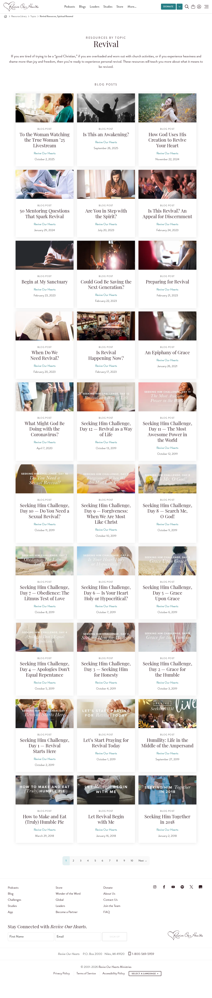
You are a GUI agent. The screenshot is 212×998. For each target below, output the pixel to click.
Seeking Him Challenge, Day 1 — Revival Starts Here (44, 746)
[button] (206, 7)
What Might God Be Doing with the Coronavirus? (45, 429)
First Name (16, 936)
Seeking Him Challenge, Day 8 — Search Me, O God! (167, 511)
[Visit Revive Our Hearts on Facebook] (164, 887)
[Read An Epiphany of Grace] (167, 325)
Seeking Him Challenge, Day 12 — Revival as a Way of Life (106, 429)
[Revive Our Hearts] (21, 7)
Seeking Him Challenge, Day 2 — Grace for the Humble (167, 670)
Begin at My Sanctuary (45, 282)
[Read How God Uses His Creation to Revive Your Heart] (167, 107)
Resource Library (19, 16)
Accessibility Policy (114, 973)
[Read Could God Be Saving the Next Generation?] (106, 255)
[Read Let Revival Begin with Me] (106, 790)
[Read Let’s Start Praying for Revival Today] (106, 713)
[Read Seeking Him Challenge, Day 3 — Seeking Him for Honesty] (106, 637)
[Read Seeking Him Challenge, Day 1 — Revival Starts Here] (45, 713)
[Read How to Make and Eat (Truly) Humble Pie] (45, 790)
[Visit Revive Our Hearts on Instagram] (155, 887)
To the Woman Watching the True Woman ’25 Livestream (45, 140)
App (10, 912)
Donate (168, 6)
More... (132, 6)
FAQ (106, 912)
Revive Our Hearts (44, 153)
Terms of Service (86, 973)
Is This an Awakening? (106, 135)
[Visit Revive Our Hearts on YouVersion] (200, 887)
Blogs (82, 6)
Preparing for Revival (167, 282)
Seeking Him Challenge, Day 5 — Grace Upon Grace (167, 593)
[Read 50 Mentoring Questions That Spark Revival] (45, 184)
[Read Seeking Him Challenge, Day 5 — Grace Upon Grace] (167, 560)
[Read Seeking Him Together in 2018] (167, 790)
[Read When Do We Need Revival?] (45, 325)
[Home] (5, 16)
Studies (107, 6)
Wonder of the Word (68, 893)
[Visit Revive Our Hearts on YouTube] (173, 887)
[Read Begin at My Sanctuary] (45, 255)
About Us (109, 893)
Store (119, 6)
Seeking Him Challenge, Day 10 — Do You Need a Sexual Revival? (44, 511)
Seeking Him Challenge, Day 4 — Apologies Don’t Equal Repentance (45, 670)
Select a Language (144, 973)
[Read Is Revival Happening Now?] (106, 325)
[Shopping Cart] (193, 7)
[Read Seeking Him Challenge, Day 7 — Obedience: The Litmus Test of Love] (45, 560)
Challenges (14, 899)
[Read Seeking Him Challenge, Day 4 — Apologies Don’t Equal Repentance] (45, 637)
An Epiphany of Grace (167, 353)
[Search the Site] (187, 6)
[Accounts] (198, 7)
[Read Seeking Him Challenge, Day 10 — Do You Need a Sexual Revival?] (45, 478)
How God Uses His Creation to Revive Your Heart (167, 140)
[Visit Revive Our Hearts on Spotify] (182, 887)
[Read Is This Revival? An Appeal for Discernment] (167, 184)
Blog (10, 893)
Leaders (94, 6)
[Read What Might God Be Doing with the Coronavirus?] (45, 396)
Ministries (115, 967)
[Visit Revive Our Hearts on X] (191, 887)
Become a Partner (67, 912)
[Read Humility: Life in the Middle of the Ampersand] (167, 713)
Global (60, 899)
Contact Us (110, 899)
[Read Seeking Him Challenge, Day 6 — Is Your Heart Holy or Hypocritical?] (106, 560)
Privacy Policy (61, 973)
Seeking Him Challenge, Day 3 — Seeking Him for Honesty (106, 670)
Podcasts (69, 6)
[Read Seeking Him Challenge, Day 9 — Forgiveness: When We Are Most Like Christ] (106, 478)
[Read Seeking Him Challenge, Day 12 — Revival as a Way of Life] (106, 396)
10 (132, 860)
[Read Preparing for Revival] (167, 255)
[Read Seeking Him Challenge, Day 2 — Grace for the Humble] (167, 637)
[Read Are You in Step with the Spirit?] (106, 184)
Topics (33, 16)
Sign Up (115, 937)
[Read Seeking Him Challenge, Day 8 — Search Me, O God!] (167, 478)
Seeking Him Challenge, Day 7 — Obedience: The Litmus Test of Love (44, 593)
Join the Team (111, 905)
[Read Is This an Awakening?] (106, 107)
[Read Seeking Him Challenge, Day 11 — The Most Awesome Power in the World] (167, 396)
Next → (142, 860)
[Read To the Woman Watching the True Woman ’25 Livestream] (45, 107)
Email (60, 936)
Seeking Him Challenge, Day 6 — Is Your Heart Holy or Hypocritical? (106, 593)
